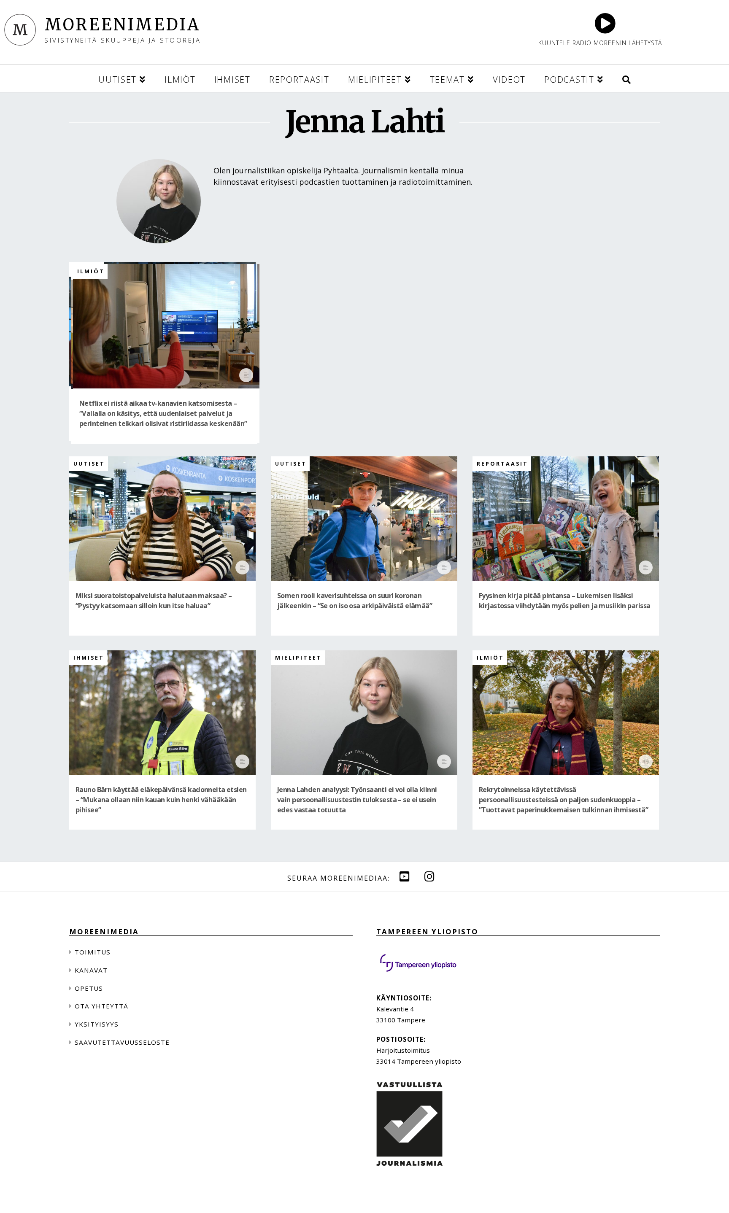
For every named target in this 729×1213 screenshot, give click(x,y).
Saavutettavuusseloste (122, 1042)
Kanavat (91, 970)
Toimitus (93, 952)
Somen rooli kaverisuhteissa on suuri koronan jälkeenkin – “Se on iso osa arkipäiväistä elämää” (354, 600)
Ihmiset (88, 657)
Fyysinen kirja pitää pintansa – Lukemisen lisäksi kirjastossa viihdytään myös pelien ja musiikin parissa (564, 600)
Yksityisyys (97, 1024)
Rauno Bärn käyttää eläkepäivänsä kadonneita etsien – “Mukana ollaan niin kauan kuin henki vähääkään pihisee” (161, 800)
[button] (626, 78)
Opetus (89, 988)
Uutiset (89, 463)
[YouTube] (405, 876)
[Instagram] (429, 876)
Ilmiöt (91, 271)
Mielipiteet (298, 657)
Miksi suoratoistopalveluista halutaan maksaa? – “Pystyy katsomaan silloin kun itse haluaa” (154, 600)
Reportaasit (502, 463)
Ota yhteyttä (101, 1006)
